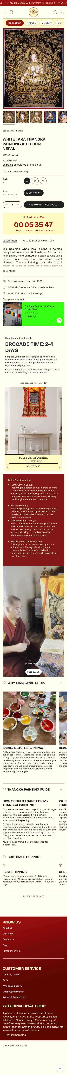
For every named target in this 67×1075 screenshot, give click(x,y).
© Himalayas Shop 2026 (15, 1045)
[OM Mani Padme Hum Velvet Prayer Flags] (12, 314)
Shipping (8, 164)
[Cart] (62, 12)
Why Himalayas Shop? (26, 683)
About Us (7, 927)
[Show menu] (4, 12)
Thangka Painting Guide (28, 789)
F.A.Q (5, 980)
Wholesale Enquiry (12, 985)
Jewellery (46, 22)
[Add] (59, 320)
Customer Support (24, 857)
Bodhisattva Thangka (13, 130)
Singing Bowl (14, 22)
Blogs (5, 945)
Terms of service (11, 950)
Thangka (32, 22)
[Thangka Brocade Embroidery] (33, 421)
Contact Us (8, 939)
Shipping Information (13, 991)
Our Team (8, 933)
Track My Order (11, 974)
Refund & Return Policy (15, 997)
